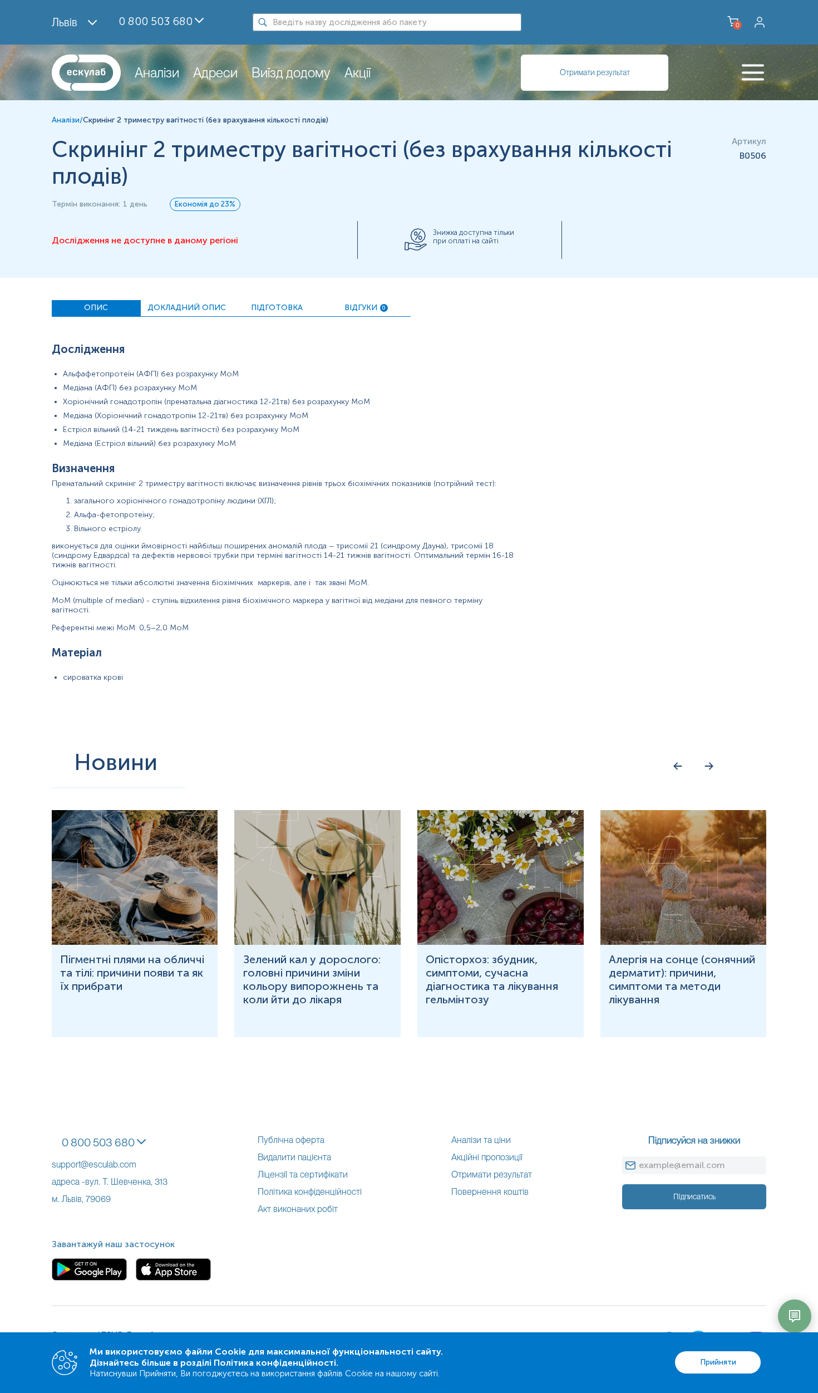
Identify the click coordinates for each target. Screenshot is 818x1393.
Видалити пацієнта (294, 1157)
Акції (357, 73)
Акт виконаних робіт (298, 1209)
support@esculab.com (94, 1164)
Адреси (215, 73)
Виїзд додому (291, 73)
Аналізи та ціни (481, 1140)
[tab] (96, 308)
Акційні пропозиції (487, 1157)
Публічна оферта (291, 1140)
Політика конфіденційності (310, 1191)
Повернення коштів (490, 1191)
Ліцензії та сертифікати (303, 1174)
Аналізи (157, 73)
